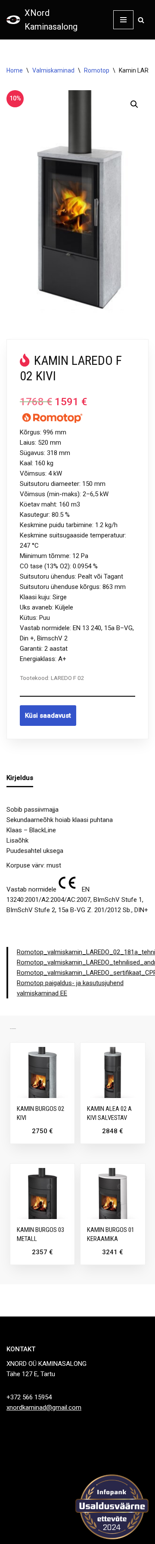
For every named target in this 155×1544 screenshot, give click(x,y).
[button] (134, 104)
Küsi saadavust (48, 715)
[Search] (141, 20)
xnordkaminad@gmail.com (43, 1407)
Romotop (96, 70)
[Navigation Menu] (123, 19)
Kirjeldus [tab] (19, 778)
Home (14, 70)
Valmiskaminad (53, 70)
